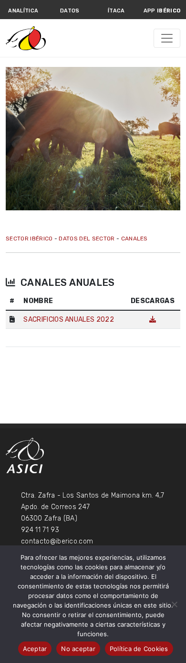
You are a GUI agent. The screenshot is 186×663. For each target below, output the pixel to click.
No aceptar (78, 648)
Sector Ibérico (29, 238)
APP (162, 11)
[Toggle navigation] (167, 38)
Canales (134, 238)
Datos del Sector (86, 238)
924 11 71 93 (40, 530)
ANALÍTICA (23, 11)
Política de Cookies (139, 648)
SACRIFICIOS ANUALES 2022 (68, 319)
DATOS (70, 11)
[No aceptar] (174, 604)
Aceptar (35, 648)
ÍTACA (116, 11)
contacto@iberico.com (57, 541)
